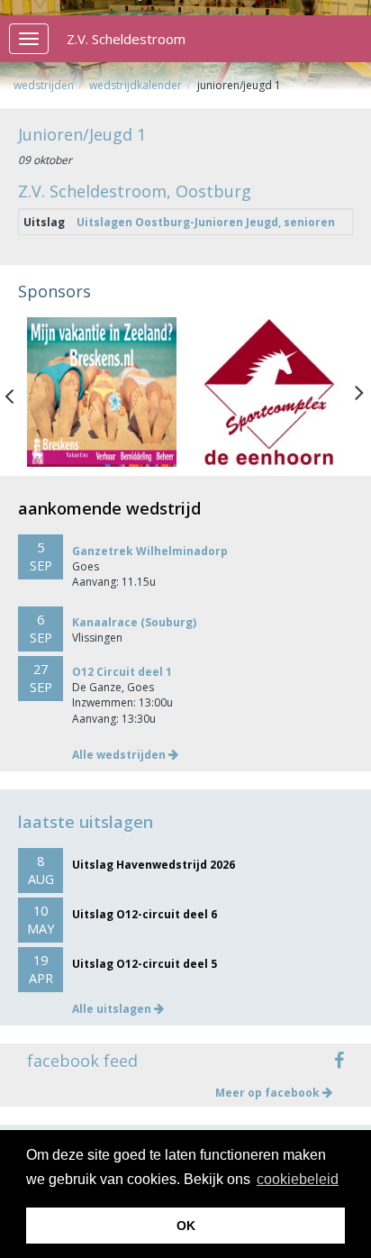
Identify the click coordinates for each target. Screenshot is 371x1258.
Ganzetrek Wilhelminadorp (150, 551)
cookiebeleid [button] (298, 1179)
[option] (101, 392)
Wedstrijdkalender (135, 85)
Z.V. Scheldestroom (126, 39)
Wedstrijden (44, 85)
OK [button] (185, 1225)
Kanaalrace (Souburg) (134, 622)
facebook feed (82, 1060)
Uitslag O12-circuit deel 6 (144, 914)
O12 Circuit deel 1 (122, 671)
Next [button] (359, 392)
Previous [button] (18, 392)
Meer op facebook (268, 1092)
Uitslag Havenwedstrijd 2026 (153, 864)
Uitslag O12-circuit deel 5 (144, 963)
